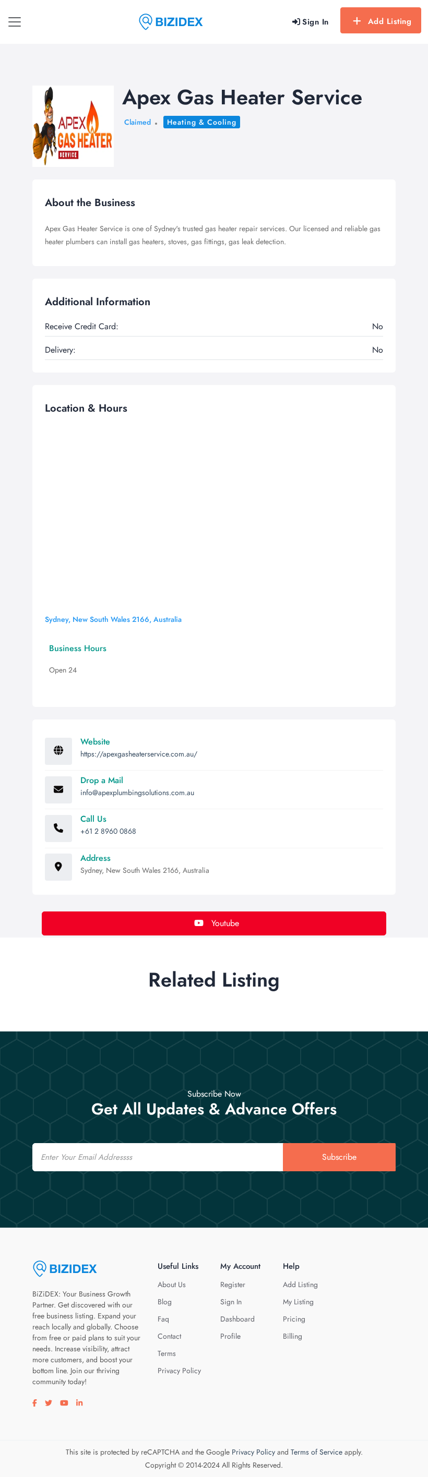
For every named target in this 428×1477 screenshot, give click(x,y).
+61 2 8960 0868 (108, 831)
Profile (230, 1336)
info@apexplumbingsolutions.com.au (137, 792)
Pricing (294, 1319)
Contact (169, 1336)
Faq (163, 1319)
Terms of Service (316, 1452)
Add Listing (390, 21)
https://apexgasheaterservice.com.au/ (138, 754)
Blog (165, 1301)
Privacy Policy (179, 1370)
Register (232, 1284)
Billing (292, 1336)
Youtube (224, 923)
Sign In (231, 1301)
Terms (167, 1353)
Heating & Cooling (201, 122)
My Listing (298, 1301)
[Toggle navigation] (14, 22)
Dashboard (237, 1319)
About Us (172, 1284)
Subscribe (339, 1157)
